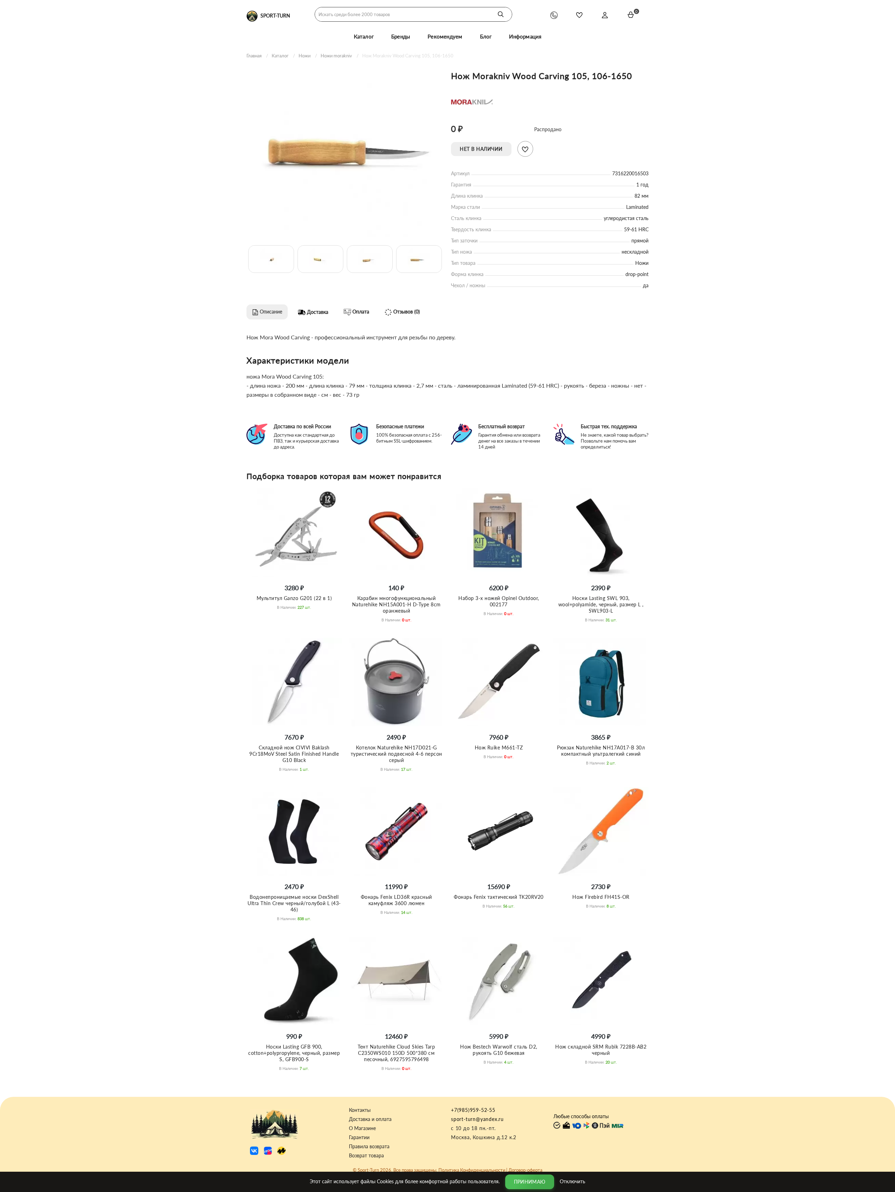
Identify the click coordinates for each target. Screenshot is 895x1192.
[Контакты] (554, 15)
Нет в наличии (481, 149)
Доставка (317, 312)
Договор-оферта (525, 1170)
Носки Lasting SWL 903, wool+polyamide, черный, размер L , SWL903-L (601, 604)
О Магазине (362, 1128)
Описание (270, 312)
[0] (630, 14)
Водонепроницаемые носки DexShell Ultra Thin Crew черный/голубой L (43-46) (294, 903)
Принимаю (529, 1182)
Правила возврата (369, 1146)
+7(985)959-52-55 (473, 1110)
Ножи (304, 55)
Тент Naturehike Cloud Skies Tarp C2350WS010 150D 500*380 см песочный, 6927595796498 (396, 1053)
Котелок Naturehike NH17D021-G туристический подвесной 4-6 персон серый (396, 754)
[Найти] (500, 14)
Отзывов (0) (406, 312)
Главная (254, 55)
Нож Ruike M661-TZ (499, 747)
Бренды (400, 36)
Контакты (360, 1110)
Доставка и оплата (370, 1119)
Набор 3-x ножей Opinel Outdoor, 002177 (498, 601)
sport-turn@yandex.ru (477, 1119)
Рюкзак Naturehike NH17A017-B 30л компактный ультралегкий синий (601, 751)
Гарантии (359, 1137)
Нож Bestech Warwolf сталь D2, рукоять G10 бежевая (498, 1050)
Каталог (364, 36)
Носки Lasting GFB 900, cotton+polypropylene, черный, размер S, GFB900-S (294, 1053)
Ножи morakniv (336, 55)
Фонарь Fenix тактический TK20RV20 (499, 897)
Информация (525, 36)
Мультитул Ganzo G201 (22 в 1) (294, 598)
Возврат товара (366, 1155)
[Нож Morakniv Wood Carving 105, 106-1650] (345, 151)
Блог (486, 36)
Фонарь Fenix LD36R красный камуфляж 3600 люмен (396, 900)
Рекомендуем (445, 36)
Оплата (360, 312)
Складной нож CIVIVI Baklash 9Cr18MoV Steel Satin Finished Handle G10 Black (294, 754)
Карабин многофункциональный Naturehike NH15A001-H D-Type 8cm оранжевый (396, 604)
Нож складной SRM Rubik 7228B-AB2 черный (600, 1050)
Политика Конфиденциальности (471, 1170)
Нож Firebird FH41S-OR (601, 897)
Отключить (572, 1181)
